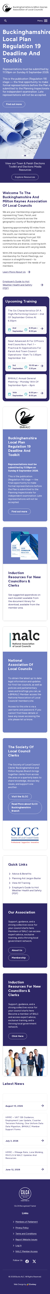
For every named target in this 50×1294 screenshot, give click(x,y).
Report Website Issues (26, 1239)
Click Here (17, 1036)
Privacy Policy (22, 1227)
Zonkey (32, 1284)
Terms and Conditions (26, 1233)
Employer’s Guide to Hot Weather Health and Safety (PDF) (17, 285)
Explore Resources (25, 177)
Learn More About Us (14, 271)
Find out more (14, 104)
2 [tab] (25, 155)
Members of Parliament (26, 1221)
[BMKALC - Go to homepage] (25, 8)
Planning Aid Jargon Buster (26, 878)
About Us (17, 950)
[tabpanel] (25, 91)
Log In (18, 1245)
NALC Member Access (26, 1251)
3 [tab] (27, 155)
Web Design (19, 1284)
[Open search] (6, 20)
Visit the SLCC (20, 796)
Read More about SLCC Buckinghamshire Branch (25, 807)
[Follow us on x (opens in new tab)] (34, 1261)
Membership (19, 957)
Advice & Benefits (21, 873)
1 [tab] (22, 155)
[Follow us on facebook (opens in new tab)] (27, 1261)
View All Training (21, 882)
